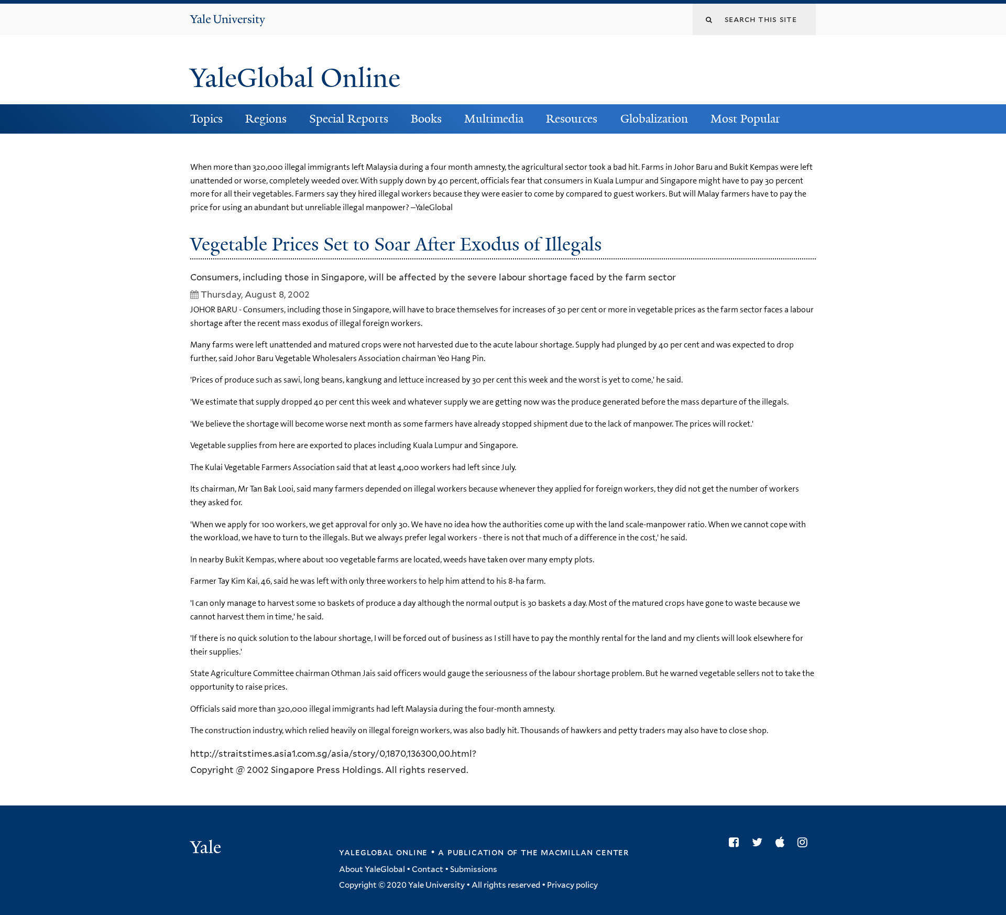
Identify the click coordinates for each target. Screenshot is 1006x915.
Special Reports (348, 118)
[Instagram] (805, 842)
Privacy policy (572, 885)
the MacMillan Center (575, 852)
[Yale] (207, 848)
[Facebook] (736, 842)
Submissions (473, 869)
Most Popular (745, 118)
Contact (427, 869)
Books (426, 118)
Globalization (654, 118)
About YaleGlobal (372, 869)
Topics (206, 118)
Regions (266, 118)
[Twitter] (760, 842)
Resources (571, 118)
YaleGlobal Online (295, 78)
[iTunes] (782, 842)
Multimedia (493, 118)
